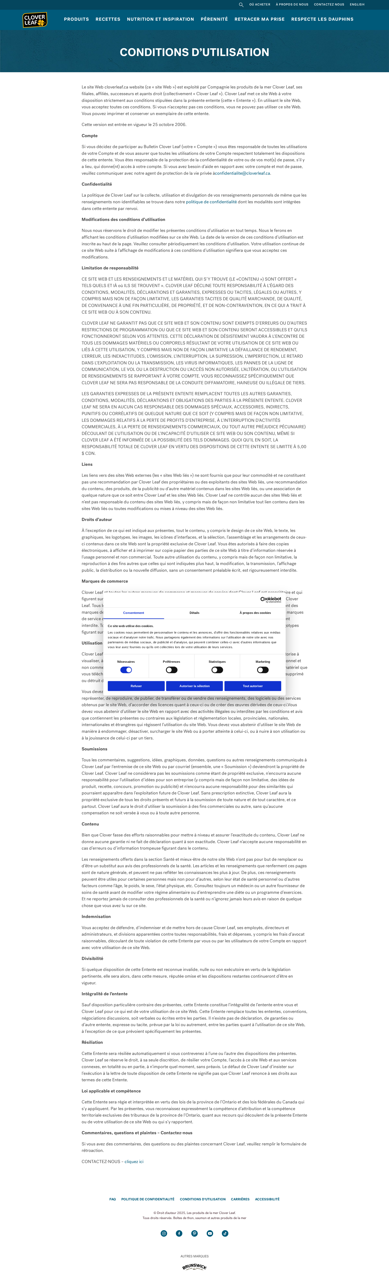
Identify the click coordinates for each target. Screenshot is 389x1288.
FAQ (112, 1199)
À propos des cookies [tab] (255, 613)
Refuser (136, 686)
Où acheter (259, 4)
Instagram (164, 1233)
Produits (76, 19)
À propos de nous (292, 4)
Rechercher (241, 5)
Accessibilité (267, 1199)
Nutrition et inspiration (160, 19)
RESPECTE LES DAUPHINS (322, 19)
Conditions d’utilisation (203, 1199)
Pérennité (214, 19)
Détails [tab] (195, 613)
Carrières (240, 1199)
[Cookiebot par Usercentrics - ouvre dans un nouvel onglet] (263, 600)
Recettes (108, 19)
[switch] (171, 670)
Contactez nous (329, 4)
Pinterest (195, 1233)
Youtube (210, 1233)
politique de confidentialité (211, 202)
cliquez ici (134, 1162)
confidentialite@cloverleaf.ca (242, 173)
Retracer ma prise (260, 19)
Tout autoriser (253, 686)
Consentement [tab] (133, 613)
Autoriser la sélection (195, 686)
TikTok (225, 1233)
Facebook (179, 1233)
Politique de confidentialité (147, 1199)
